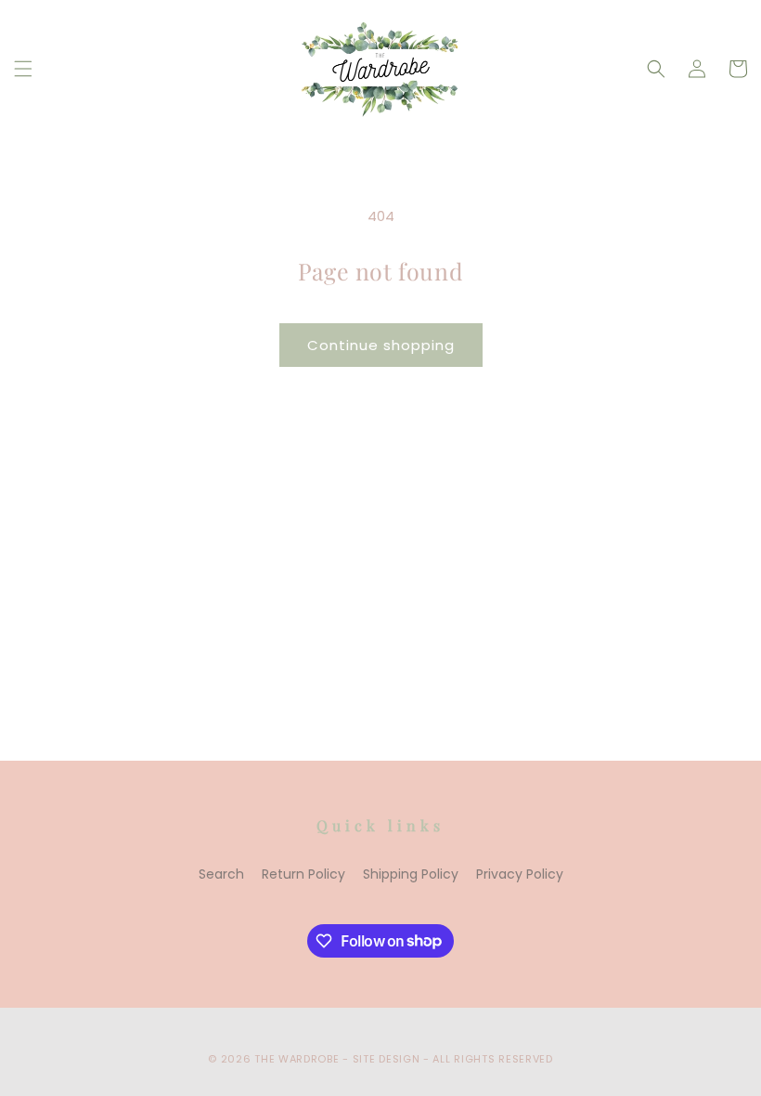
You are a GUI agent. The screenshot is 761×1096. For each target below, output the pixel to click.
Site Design (386, 1058)
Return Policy (303, 874)
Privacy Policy (519, 874)
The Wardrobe (296, 1058)
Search (221, 874)
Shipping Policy (410, 874)
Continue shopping (381, 345)
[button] (23, 68)
